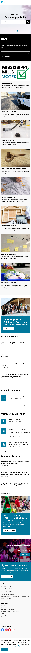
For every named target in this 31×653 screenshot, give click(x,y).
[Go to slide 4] (18, 558)
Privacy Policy (16, 646)
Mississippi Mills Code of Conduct (10, 611)
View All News (5, 56)
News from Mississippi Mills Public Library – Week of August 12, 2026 (15, 462)
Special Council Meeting (16, 396)
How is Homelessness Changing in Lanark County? (14, 46)
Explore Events (10, 530)
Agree (4, 650)
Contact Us (4, 607)
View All (3, 451)
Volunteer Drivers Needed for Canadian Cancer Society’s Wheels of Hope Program (15, 473)
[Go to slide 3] (17, 31)
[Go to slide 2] (15, 31)
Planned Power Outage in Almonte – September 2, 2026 (13, 343)
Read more (9, 329)
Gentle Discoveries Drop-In (17, 419)
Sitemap (4, 615)
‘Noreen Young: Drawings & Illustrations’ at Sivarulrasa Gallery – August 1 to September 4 (19, 431)
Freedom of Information (8, 609)
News (3, 613)
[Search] (28, 22)
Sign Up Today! (7, 576)
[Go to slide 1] (13, 31)
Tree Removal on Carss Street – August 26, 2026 (15, 353)
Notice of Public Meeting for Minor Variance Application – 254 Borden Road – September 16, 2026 (15, 376)
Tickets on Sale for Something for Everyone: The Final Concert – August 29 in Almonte (15, 484)
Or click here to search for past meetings (13, 405)
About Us (4, 606)
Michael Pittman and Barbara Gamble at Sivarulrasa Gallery (18, 443)
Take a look (24, 554)
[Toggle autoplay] (29, 32)
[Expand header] (28, 2)
